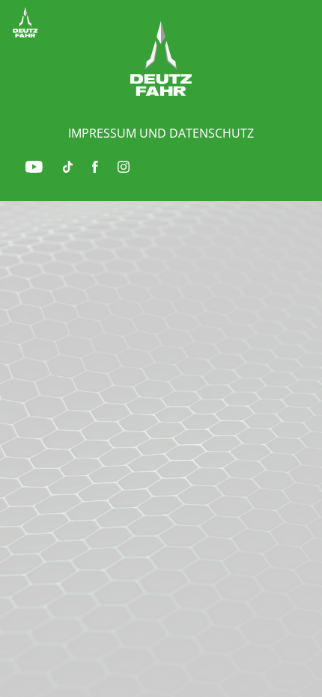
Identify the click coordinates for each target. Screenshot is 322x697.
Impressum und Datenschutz (161, 133)
